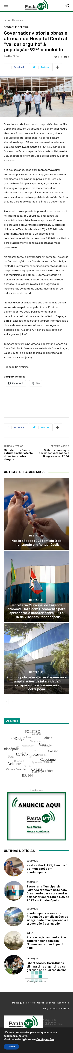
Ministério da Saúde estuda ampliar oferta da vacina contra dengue (18, 455)
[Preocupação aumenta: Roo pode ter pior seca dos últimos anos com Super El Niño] (14, 941)
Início (7, 20)
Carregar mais (35, 981)
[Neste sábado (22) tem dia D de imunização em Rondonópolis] (36, 514)
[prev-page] (6, 701)
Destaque (17, 20)
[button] (67, 5)
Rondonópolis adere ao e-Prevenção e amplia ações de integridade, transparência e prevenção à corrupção (36, 683)
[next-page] (12, 701)
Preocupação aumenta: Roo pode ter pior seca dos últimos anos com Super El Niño (46, 943)
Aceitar (11, 1046)
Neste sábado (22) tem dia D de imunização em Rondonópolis (36, 543)
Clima (29, 933)
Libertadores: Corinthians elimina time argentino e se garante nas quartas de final (46, 966)
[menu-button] (6, 5)
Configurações (45, 1039)
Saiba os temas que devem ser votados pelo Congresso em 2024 (54, 453)
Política (23, 27)
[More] (58, 67)
